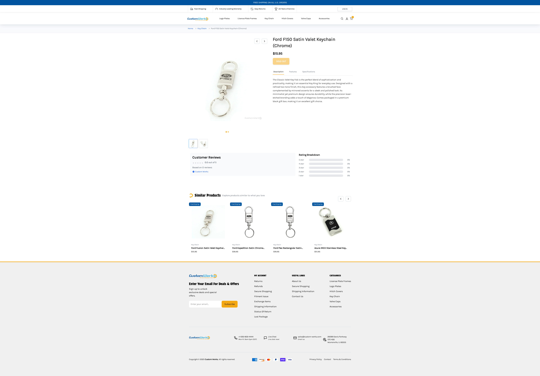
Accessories (324, 18)
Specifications (308, 71)
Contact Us (297, 296)
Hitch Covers (287, 18)
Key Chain (269, 18)
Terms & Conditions (342, 359)
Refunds (258, 286)
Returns (258, 281)
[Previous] (257, 41)
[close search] (342, 18)
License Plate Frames (247, 18)
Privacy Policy (316, 359)
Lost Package (261, 316)
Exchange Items (262, 301)
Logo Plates (224, 18)
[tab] (226, 132)
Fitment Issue (261, 296)
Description (278, 71)
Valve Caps (306, 18)
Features (293, 71)
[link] (346, 18)
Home (190, 28)
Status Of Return (262, 311)
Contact (327, 359)
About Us (296, 281)
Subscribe (229, 304)
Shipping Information (265, 306)
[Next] (264, 41)
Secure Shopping (263, 291)
